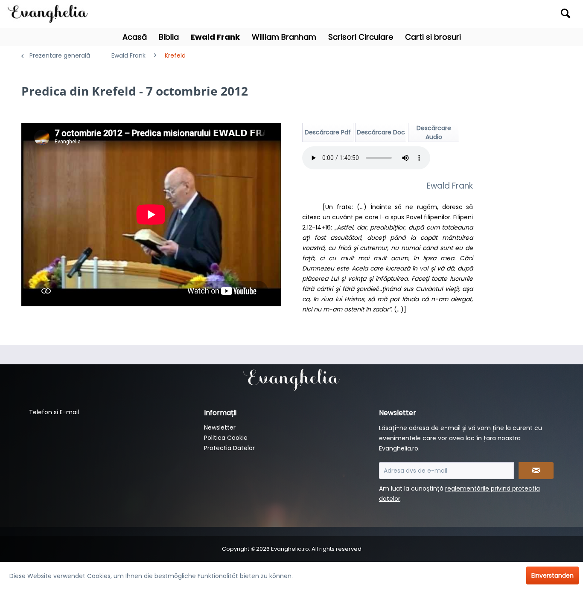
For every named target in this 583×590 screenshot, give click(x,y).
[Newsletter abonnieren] (536, 470)
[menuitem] (504, 14)
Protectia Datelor (229, 448)
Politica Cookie (226, 437)
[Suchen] (565, 13)
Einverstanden (552, 575)
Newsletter (220, 427)
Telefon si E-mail (54, 412)
